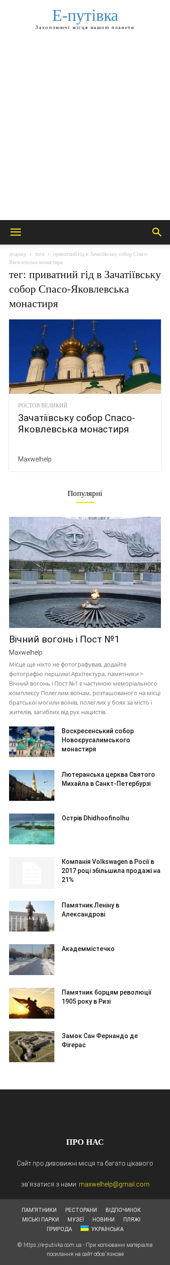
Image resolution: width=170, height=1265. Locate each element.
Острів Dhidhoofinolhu (95, 818)
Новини (103, 1219)
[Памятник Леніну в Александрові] (31, 916)
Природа (59, 1229)
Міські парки (40, 1219)
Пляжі (132, 1219)
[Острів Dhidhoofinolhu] (31, 829)
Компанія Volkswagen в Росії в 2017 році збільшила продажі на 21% (111, 870)
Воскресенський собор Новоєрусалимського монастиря (98, 740)
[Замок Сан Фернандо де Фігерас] (31, 1047)
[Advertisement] (85, 130)
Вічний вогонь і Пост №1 (64, 639)
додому (17, 254)
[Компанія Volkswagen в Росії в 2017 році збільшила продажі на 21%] (31, 873)
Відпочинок (123, 1210)
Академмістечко (88, 948)
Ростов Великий (43, 405)
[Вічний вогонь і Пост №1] (85, 572)
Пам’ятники (39, 1210)
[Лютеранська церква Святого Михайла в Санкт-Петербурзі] (31, 785)
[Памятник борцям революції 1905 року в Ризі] (31, 1003)
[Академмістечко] (31, 960)
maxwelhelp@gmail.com (114, 1184)
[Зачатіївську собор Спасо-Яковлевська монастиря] (85, 356)
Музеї (76, 1219)
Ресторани (81, 1210)
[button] (15, 232)
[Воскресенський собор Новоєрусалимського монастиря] (31, 742)
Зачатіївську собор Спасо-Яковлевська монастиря (76, 423)
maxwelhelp (35, 459)
